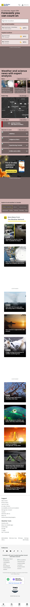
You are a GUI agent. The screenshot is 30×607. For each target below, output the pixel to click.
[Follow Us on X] (21, 551)
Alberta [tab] (15, 207)
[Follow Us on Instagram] (7, 551)
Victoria (16, 210)
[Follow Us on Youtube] (10, 551)
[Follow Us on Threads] (18, 551)
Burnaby (22, 210)
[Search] (19, 5)
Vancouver (5, 210)
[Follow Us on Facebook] (3, 551)
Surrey (11, 210)
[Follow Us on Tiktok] (14, 551)
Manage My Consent (6, 510)
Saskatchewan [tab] (23, 207)
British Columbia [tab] (7, 207)
